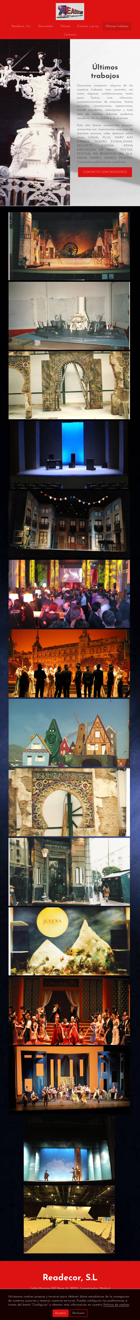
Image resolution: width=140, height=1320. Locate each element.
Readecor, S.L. (21, 26)
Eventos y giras (87, 26)
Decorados (45, 26)
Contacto (70, 34)
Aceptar (60, 1313)
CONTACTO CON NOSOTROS (105, 172)
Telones (65, 26)
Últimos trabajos (117, 26)
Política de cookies (116, 1304)
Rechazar (78, 1313)
